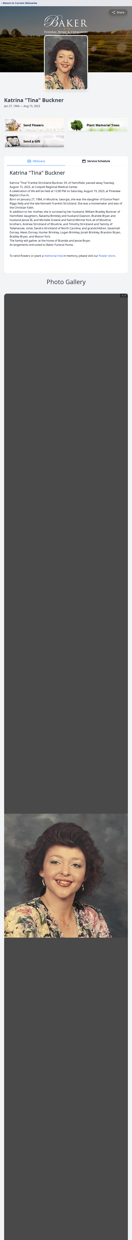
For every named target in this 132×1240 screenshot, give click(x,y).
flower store (107, 256)
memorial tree (53, 256)
